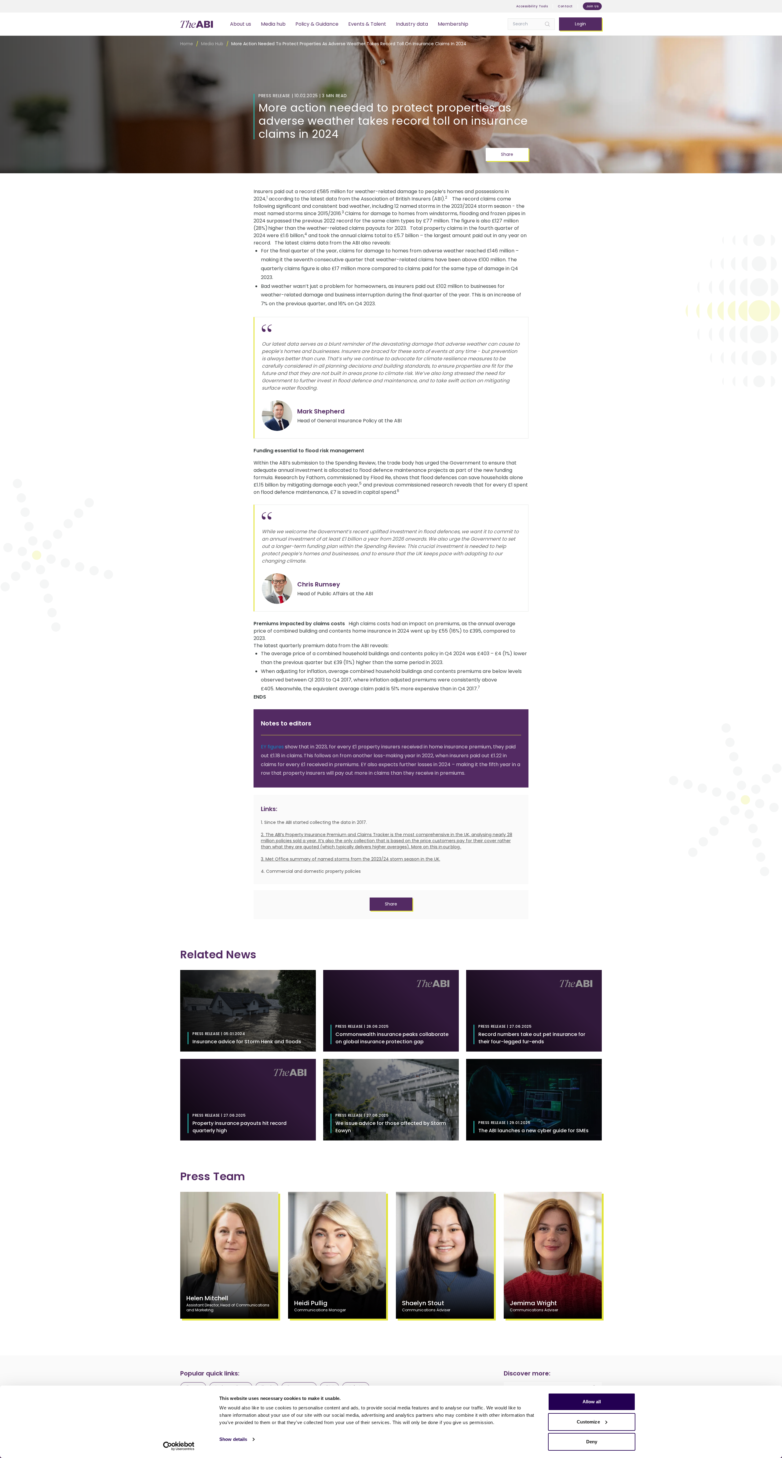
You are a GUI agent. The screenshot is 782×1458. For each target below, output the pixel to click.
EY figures (272, 746)
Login (580, 24)
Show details (233, 1439)
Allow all (592, 1401)
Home (186, 44)
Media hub (273, 24)
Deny (591, 1441)
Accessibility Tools (532, 6)
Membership (453, 24)
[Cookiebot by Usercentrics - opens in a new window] (179, 1446)
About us (240, 24)
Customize (588, 1421)
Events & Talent (367, 24)
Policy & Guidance (316, 24)
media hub (212, 44)
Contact (565, 6)
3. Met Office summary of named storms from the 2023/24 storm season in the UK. (350, 859)
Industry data (412, 24)
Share (507, 154)
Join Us (592, 6)
